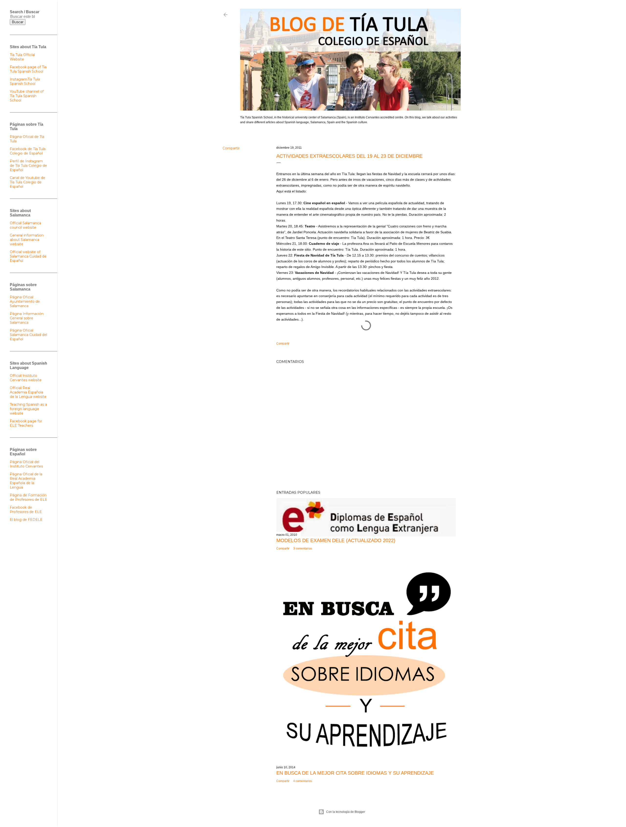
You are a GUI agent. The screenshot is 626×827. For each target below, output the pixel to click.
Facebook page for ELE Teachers (26, 423)
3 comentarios (302, 548)
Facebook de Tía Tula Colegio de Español (27, 151)
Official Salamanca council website (25, 225)
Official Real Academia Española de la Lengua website (28, 392)
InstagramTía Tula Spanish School (25, 81)
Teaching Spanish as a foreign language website (28, 408)
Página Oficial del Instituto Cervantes (26, 464)
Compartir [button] (231, 148)
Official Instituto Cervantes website (26, 377)
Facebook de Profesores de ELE (26, 509)
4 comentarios (302, 781)
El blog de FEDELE (26, 519)
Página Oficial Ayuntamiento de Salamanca (25, 301)
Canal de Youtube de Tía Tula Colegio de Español (27, 182)
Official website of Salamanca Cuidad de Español (28, 256)
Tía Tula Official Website (22, 57)
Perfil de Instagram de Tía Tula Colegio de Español (28, 165)
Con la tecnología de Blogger (345, 812)
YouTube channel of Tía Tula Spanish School (27, 95)
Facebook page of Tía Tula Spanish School (28, 69)
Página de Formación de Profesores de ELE (28, 497)
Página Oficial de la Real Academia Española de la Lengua (26, 481)
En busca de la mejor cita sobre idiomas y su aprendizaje (355, 773)
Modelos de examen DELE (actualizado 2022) (335, 540)
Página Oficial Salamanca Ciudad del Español (28, 334)
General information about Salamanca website (27, 239)
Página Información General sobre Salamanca (27, 318)
